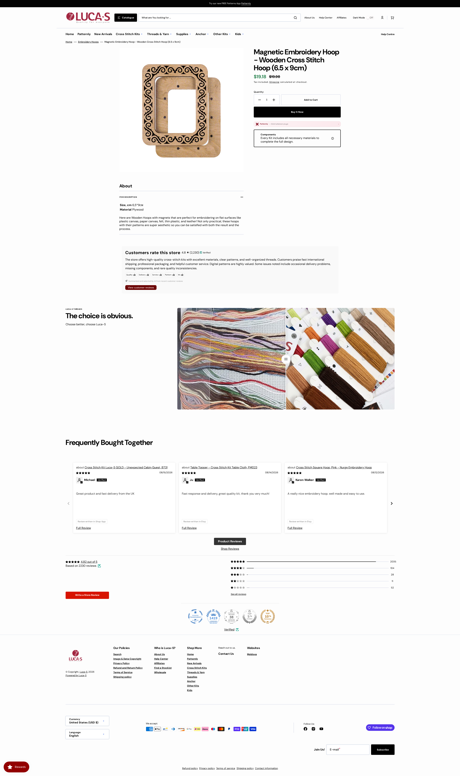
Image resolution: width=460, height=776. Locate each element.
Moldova (252, 654)
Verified (229, 629)
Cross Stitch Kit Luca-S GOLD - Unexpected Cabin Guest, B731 (126, 467)
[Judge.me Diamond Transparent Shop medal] (195, 616)
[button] (391, 18)
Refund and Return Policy (128, 667)
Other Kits (193, 685)
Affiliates (159, 663)
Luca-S (83, 671)
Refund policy (190, 768)
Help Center (161, 658)
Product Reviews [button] (230, 541)
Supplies (192, 676)
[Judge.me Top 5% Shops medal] (249, 616)
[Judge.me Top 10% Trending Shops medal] (267, 616)
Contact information (266, 768)
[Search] (296, 18)
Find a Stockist (163, 667)
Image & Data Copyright (127, 658)
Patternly (246, 3)
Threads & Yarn (196, 672)
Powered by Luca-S (76, 675)
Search (117, 654)
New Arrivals (194, 663)
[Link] (230, 3)
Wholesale (160, 672)
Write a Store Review (87, 595)
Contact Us (226, 654)
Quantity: (259, 92)
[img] (83, 473)
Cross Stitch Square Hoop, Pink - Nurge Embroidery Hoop (334, 467)
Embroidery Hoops (88, 41)
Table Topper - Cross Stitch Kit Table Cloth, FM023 (223, 467)
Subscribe (383, 749)
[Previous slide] (68, 503)
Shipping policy (122, 676)
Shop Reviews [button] (230, 549)
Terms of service (225, 768)
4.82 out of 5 (89, 562)
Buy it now (297, 111)
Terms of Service (122, 672)
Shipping (274, 82)
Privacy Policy (121, 663)
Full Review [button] (83, 528)
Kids (189, 690)
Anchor (191, 681)
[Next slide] (392, 503)
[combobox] (219, 18)
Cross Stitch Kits (197, 667)
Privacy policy (207, 768)
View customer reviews (141, 287)
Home (69, 41)
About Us (159, 654)
